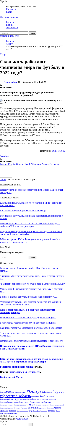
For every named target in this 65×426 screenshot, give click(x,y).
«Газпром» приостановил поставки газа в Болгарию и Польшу (32, 283)
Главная (10, 22)
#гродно (52, 396)
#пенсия (10, 408)
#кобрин (53, 399)
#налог (32, 405)
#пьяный (50, 408)
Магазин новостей (9, 36)
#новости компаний (57, 405)
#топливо (44, 411)
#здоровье (46, 399)
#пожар (24, 408)
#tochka (3, 392)
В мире (9, 25)
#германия (35, 396)
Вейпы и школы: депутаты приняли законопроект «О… (29, 296)
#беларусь (36, 391)
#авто (9, 391)
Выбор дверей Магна (11, 377)
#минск (47, 402)
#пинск (17, 408)
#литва (32, 402)
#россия (4, 410)
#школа (3, 414)
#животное (26, 399)
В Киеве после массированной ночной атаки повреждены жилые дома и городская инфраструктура (31, 360)
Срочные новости (9, 17)
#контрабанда (6, 402)
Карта (9, 12)
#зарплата (36, 399)
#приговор (42, 408)
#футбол (4, 156)
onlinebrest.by (58, 151)
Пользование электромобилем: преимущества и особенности (31, 341)
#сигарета (12, 411)
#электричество (12, 413)
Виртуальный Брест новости (24, 372)
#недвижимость (42, 405)
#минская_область (6, 405)
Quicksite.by (22, 418)
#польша (33, 407)
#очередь (3, 408)
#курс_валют (24, 402)
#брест (58, 391)
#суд (30, 411)
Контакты (11, 9)
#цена (58, 411)
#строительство (22, 411)
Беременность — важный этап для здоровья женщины (28, 317)
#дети (18, 399)
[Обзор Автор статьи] (6, 177)
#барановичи (19, 392)
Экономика (12, 27)
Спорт (3, 54)
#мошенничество (21, 405)
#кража (15, 402)
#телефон (36, 411)
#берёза (49, 392)
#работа (57, 408)
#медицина (40, 402)
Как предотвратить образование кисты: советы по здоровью (31, 328)
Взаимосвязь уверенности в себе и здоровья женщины (28, 322)
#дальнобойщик (7, 399)
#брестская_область (15, 396)
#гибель (44, 396)
